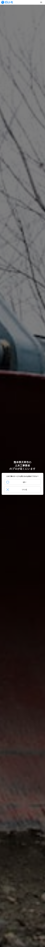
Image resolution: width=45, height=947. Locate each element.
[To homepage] (7, 2)
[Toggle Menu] (41, 2)
